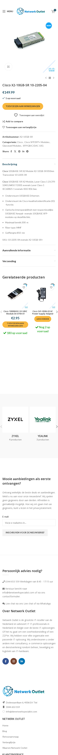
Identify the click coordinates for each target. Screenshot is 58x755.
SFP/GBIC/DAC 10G (33, 145)
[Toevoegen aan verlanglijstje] (24, 287)
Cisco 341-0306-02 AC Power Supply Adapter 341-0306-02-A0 (42, 314)
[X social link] (15, 151)
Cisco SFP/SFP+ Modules (36, 142)
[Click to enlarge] (8, 66)
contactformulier (11, 596)
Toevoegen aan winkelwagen (23, 106)
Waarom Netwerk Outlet (14, 747)
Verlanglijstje (8, 742)
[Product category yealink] (43, 425)
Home (5, 725)
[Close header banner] (54, 3)
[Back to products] (50, 78)
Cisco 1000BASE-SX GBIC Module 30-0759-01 (15, 312)
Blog (4, 731)
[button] (15, 324)
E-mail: (5, 516)
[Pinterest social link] (19, 151)
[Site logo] (30, 11)
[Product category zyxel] (15, 425)
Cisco (20, 142)
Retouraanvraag (10, 736)
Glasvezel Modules (11, 145)
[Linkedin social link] (23, 151)
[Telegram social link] (27, 151)
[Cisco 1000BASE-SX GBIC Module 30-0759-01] (15, 296)
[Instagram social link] (13, 661)
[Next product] (54, 78)
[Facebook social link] (11, 151)
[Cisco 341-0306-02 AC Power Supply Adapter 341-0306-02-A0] (43, 296)
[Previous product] (46, 78)
